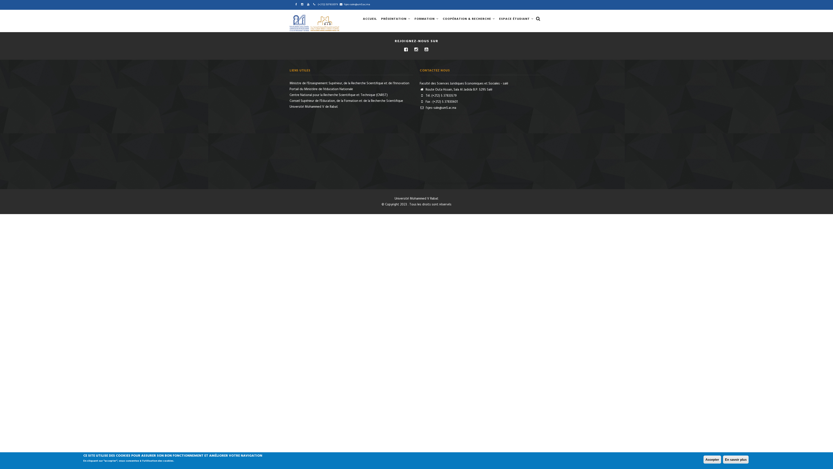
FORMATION (425, 19)
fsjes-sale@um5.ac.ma (440, 108)
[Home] (315, 22)
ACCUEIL (370, 19)
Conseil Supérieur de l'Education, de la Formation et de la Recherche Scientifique (346, 101)
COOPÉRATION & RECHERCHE (467, 19)
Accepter (712, 459)
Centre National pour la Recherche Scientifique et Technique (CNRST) (339, 95)
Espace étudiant (515, 19)
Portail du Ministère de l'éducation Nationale (321, 89)
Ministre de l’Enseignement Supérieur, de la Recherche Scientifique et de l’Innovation (349, 83)
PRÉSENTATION (394, 19)
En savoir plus (736, 459)
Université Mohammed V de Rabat (314, 106)
